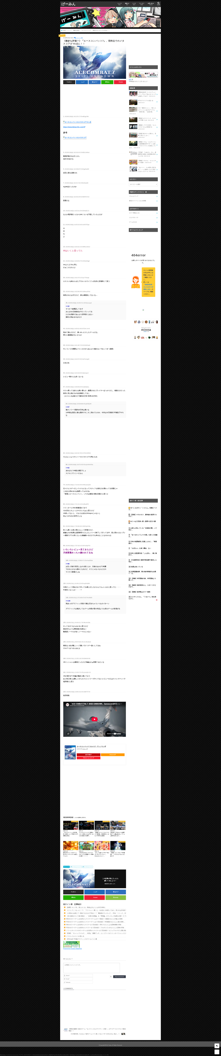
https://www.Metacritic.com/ (73, 127)
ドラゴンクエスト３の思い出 (75, 936)
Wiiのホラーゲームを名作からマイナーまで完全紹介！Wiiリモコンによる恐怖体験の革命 (93, 924)
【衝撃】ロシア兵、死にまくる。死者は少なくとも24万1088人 (85, 907)
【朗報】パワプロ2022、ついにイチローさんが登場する (147, 127)
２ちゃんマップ (133, 196)
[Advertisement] (94, 98)
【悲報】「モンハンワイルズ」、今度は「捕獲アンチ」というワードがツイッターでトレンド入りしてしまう (100, 933)
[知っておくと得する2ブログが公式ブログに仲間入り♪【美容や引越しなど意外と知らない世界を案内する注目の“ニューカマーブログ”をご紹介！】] (71, 946)
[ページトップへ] (217, 1052)
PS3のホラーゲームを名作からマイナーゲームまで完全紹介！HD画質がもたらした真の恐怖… (95, 922)
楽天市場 (87, 754)
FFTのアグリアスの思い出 (145, 101)
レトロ (134, 4)
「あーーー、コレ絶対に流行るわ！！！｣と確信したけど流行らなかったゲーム (147, 169)
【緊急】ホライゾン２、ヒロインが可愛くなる (147, 119)
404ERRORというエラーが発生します (148, 287)
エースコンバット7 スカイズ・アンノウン (90, 746)
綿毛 (130, 79)
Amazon (112, 754)
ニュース (119, 4)
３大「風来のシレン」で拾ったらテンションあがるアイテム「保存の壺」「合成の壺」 (142, 110)
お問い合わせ (151, 4)
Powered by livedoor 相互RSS (72, 948)
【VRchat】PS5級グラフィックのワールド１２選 (81, 939)
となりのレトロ (133, 217)
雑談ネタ (127, 4)
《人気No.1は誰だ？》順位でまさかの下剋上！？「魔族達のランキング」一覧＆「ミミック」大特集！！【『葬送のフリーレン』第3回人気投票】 (111, 913)
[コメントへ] (217, 1045)
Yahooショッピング (88, 758)
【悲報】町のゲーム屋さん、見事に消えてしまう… (147, 135)
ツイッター (141, 4)
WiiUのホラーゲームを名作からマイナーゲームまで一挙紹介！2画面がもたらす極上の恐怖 (94, 919)
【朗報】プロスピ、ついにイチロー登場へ (147, 161)
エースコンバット (88, 866)
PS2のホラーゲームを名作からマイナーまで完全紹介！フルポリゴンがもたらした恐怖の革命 (95, 927)
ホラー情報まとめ (134, 213)
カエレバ (84, 749)
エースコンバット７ (76, 866)
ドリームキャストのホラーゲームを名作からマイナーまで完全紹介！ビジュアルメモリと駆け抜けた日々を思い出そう (102, 930)
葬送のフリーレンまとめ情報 (137, 200)
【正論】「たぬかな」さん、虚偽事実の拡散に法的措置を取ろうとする (147, 154)
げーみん (69, 4)
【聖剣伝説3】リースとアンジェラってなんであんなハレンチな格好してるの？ (147, 94)
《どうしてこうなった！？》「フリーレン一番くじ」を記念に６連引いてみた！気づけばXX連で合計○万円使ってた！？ (103, 910)
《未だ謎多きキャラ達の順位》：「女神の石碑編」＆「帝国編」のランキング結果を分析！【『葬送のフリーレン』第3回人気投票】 (107, 916)
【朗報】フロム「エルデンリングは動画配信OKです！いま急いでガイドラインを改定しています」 (142, 144)
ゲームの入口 (133, 222)
